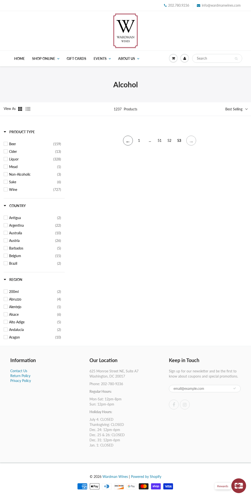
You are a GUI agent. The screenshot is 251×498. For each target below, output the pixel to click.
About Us (126, 58)
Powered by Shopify (146, 476)
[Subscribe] (234, 388)
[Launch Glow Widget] (238, 485)
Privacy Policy (20, 381)
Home (19, 58)
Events (100, 58)
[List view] (27, 109)
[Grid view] (20, 109)
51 (160, 140)
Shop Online (43, 58)
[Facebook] (174, 404)
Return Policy (20, 376)
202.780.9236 (178, 5)
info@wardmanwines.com (221, 5)
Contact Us (18, 371)
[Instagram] (185, 404)
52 (169, 140)
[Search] (236, 59)
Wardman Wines (115, 476)
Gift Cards (76, 58)
